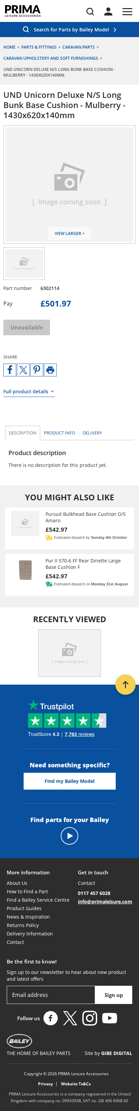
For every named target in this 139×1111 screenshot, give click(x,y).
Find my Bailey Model (69, 781)
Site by (108, 1053)
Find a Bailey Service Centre (38, 900)
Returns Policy (23, 925)
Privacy (45, 1084)
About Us (17, 883)
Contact (15, 942)
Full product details (25, 391)
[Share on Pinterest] (36, 370)
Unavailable (26, 327)
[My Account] (108, 11)
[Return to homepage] (22, 11)
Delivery (92, 433)
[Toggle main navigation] (127, 11)
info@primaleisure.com (105, 901)
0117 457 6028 (94, 893)
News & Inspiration (28, 917)
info (59, 433)
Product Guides (24, 908)
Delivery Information (30, 933)
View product (69, 528)
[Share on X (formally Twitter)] (23, 370)
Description (22, 433)
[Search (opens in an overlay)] (90, 12)
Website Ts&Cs (76, 1084)
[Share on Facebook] (9, 370)
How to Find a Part (27, 891)
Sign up (114, 994)
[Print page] (50, 370)
